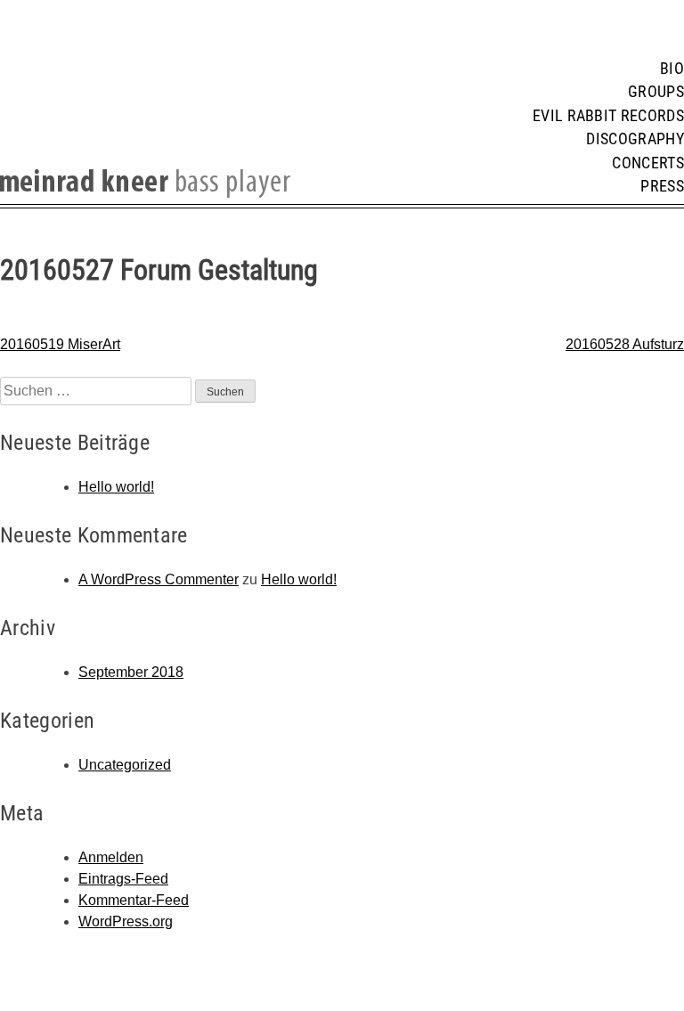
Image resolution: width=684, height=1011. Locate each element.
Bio (672, 68)
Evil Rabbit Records (608, 116)
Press (662, 186)
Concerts (648, 163)
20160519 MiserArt (60, 344)
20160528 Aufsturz (625, 344)
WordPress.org (125, 921)
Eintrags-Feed (123, 878)
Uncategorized (124, 764)
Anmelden (110, 857)
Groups (656, 92)
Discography (635, 139)
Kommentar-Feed (133, 900)
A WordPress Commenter (158, 579)
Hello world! (116, 486)
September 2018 (130, 672)
